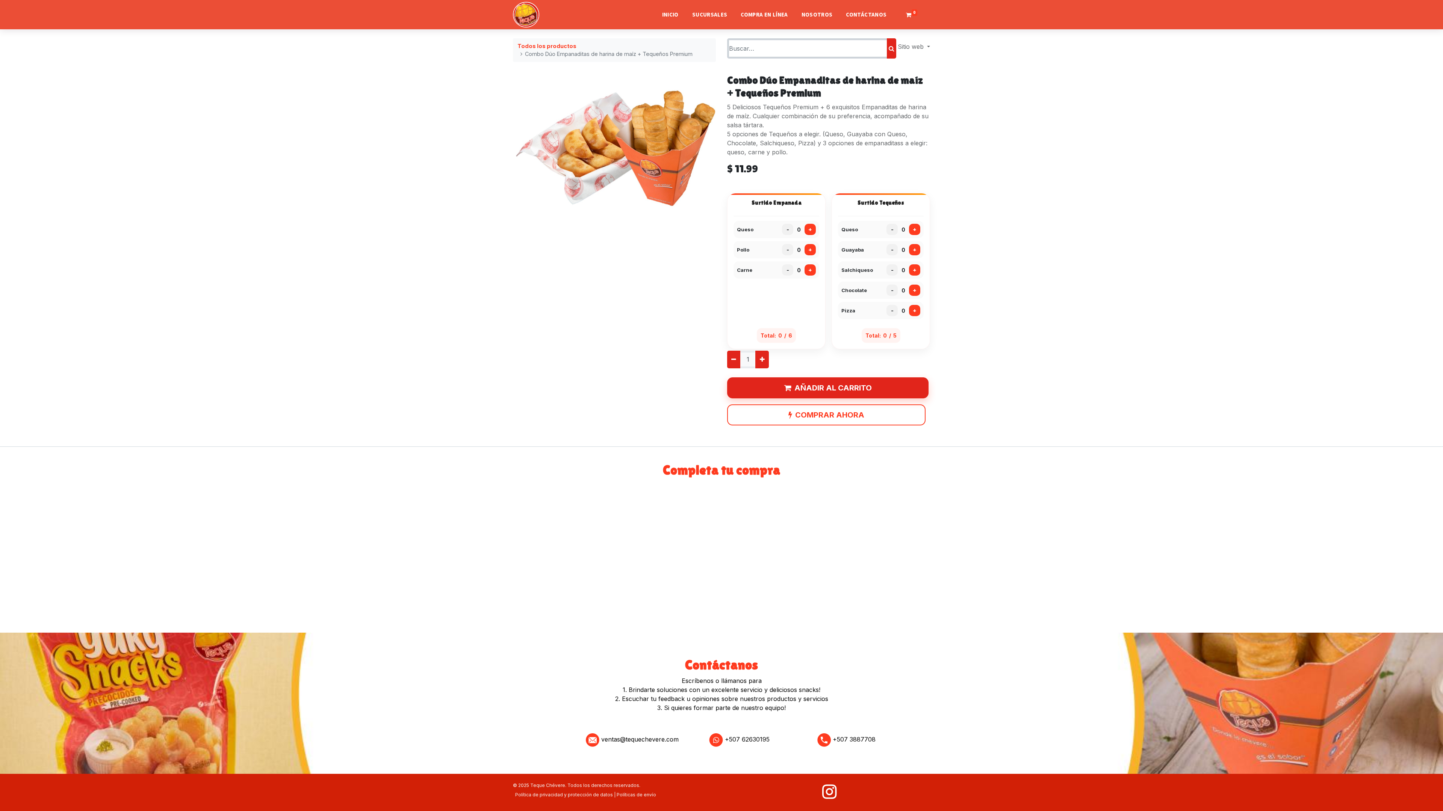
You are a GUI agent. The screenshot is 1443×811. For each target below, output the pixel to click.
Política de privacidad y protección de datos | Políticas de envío (585, 794)
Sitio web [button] (912, 46)
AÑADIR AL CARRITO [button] (833, 387)
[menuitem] (670, 14)
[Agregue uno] (761, 359)
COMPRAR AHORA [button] (829, 414)
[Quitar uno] (733, 359)
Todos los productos (546, 46)
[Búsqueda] (891, 48)
